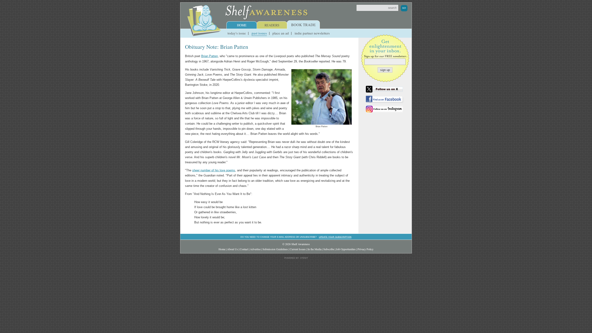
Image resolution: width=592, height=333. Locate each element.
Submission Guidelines (275, 249)
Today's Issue (237, 33)
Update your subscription (335, 237)
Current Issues (298, 249)
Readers (272, 25)
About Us (232, 249)
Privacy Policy (365, 249)
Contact (244, 249)
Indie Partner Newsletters (312, 33)
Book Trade (303, 24)
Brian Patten (209, 56)
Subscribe (328, 249)
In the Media (314, 249)
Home (242, 25)
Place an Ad (280, 33)
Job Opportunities (346, 249)
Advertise (255, 249)
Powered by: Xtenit (296, 258)
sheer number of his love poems (213, 170)
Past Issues (259, 33)
